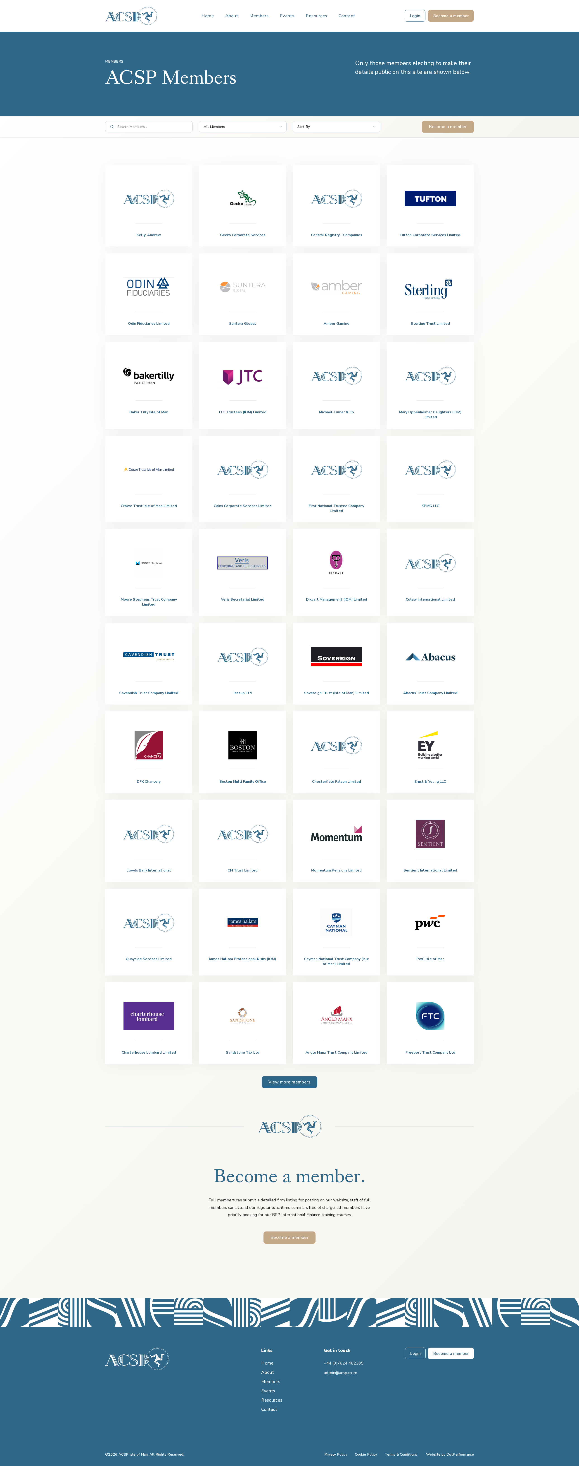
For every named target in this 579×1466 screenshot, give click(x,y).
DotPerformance (460, 1454)
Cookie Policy (366, 1454)
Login (415, 1353)
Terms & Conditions (401, 1454)
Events (287, 16)
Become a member (448, 127)
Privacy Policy (335, 1454)
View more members (289, 1082)
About (231, 16)
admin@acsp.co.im (340, 1372)
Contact (347, 16)
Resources (316, 16)
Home (208, 16)
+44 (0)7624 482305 (343, 1363)
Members (259, 16)
